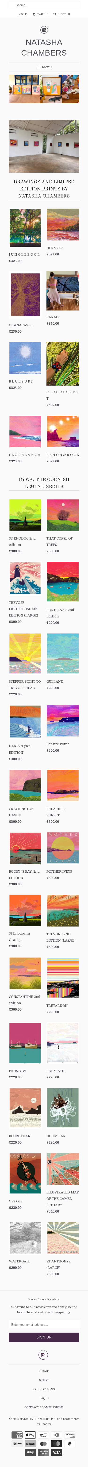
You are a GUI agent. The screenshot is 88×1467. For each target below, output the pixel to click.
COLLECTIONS (44, 1389)
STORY (44, 1380)
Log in (23, 14)
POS (53, 1419)
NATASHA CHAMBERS (44, 47)
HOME (44, 1371)
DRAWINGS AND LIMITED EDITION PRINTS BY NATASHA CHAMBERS (44, 189)
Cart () (42, 14)
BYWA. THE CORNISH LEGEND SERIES (44, 483)
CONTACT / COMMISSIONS (44, 1407)
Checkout (61, 14)
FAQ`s (44, 1398)
